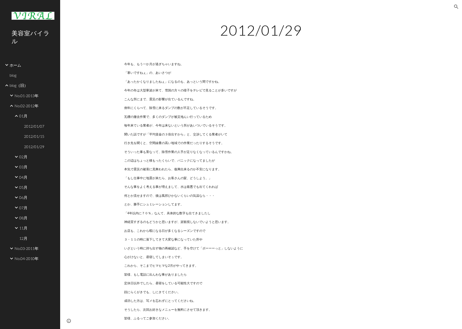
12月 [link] (23, 238)
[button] (456, 7)
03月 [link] (23, 166)
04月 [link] (23, 177)
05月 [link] (23, 187)
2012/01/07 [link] (34, 126)
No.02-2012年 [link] (26, 105)
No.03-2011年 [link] (26, 248)
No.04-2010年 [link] (26, 258)
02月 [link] (23, 156)
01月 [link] (23, 116)
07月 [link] (23, 207)
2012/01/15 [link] (34, 136)
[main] (261, 30)
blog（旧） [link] (19, 85)
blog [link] (13, 75)
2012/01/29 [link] (34, 146)
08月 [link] (23, 217)
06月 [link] (23, 197)
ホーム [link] (15, 65)
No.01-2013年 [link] (26, 95)
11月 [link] (23, 228)
